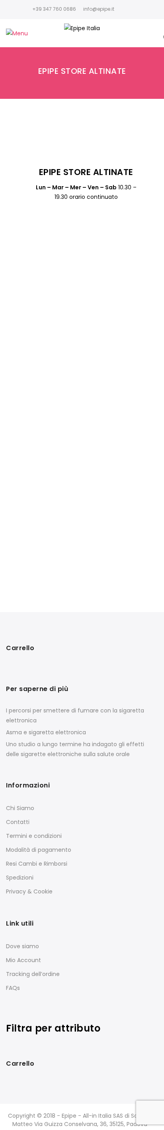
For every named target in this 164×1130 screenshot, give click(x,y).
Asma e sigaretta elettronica (46, 732)
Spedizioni (19, 878)
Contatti (17, 822)
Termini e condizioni (34, 836)
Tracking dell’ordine (33, 974)
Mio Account (23, 960)
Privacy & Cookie (29, 891)
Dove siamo (22, 946)
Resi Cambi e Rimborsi (36, 864)
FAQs (13, 988)
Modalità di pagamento (38, 850)
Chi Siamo (20, 808)
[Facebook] (124, 9)
